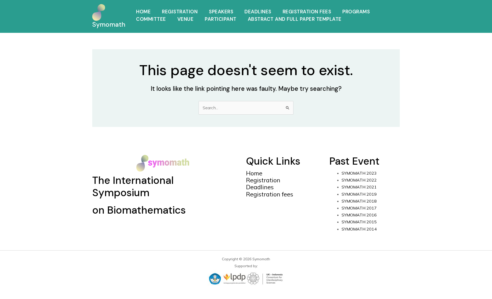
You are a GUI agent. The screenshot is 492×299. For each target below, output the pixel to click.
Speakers (221, 12)
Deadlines (257, 12)
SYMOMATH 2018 (359, 201)
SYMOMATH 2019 (359, 194)
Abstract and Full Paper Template (295, 19)
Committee (151, 19)
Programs (356, 12)
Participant (221, 19)
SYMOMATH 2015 (359, 221)
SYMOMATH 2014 (359, 229)
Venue (185, 19)
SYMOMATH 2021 (359, 187)
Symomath (108, 24)
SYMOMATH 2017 (359, 208)
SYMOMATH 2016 (359, 214)
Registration (180, 12)
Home (143, 12)
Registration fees (269, 194)
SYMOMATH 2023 (359, 173)
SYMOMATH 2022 (359, 180)
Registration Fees (307, 12)
